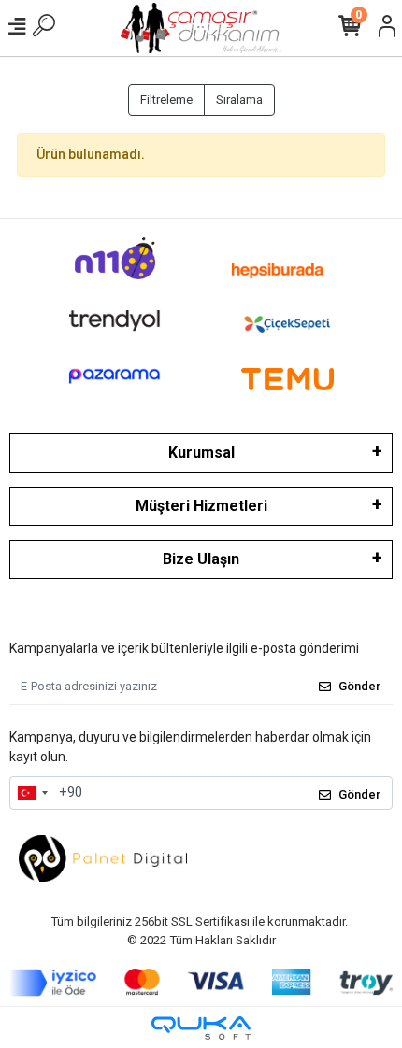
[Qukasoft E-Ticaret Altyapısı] (201, 1028)
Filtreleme (166, 99)
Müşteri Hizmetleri (201, 506)
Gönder (359, 686)
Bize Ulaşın (201, 559)
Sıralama (239, 99)
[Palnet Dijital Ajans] (103, 857)
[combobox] (31, 793)
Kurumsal (201, 452)
